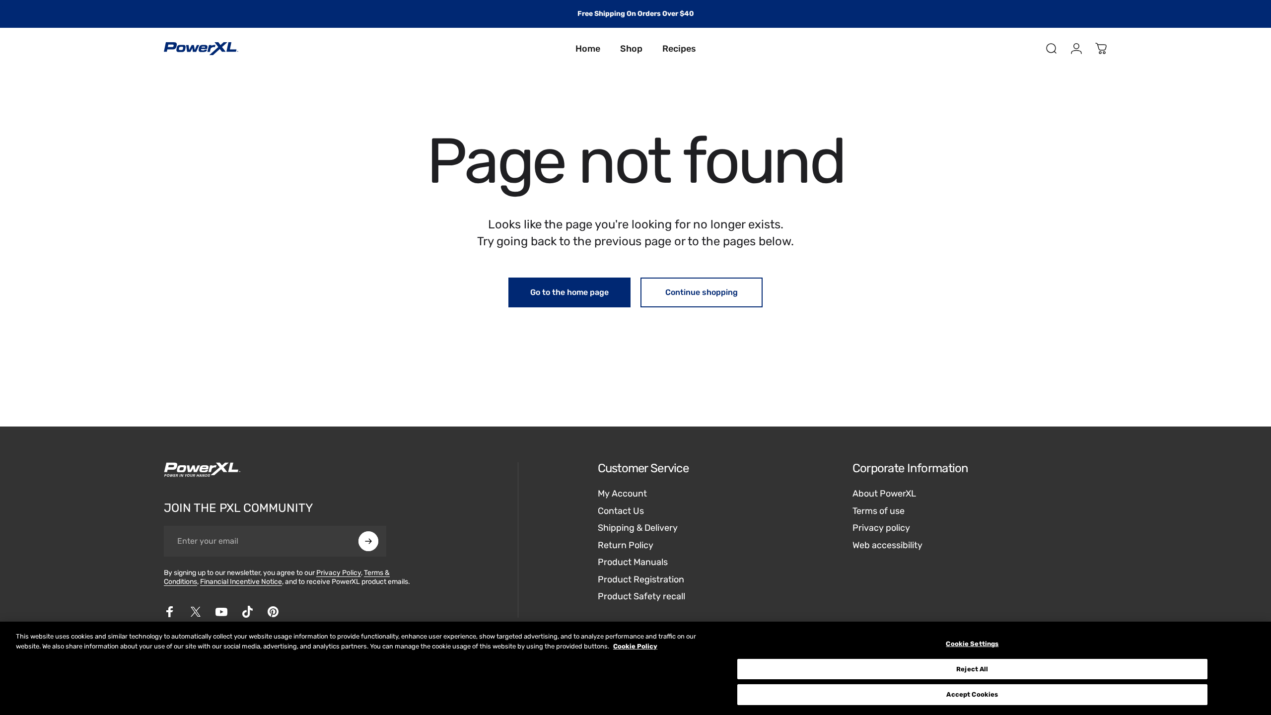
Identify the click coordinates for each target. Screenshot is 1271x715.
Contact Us (621, 510)
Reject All (972, 669)
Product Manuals (633, 562)
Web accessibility (887, 545)
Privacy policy (881, 527)
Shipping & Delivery (638, 527)
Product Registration (641, 579)
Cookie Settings (972, 643)
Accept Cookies (972, 694)
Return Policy (625, 545)
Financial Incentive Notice (241, 581)
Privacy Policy (338, 573)
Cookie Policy (635, 646)
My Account (622, 493)
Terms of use (878, 510)
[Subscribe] (368, 541)
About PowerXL (884, 493)
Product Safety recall (641, 596)
